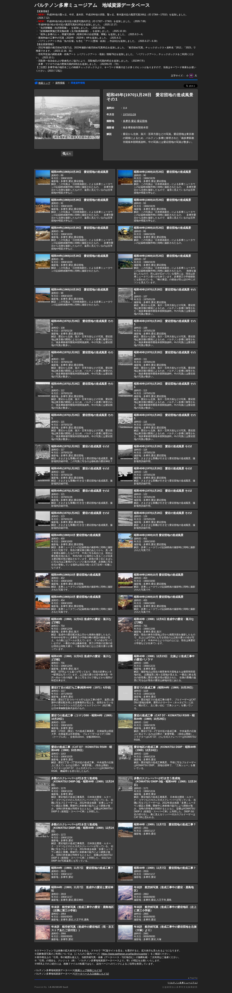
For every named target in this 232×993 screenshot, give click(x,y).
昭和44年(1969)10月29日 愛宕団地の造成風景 (79, 171)
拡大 (68, 153)
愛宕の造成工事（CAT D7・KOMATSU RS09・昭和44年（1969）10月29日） (164, 717)
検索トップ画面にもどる (88, 970)
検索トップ (44, 83)
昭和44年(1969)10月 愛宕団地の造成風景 (76, 535)
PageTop (194, 978)
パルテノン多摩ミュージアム (183, 983)
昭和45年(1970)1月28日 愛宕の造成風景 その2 (80, 446)
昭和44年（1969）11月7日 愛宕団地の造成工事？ (165, 824)
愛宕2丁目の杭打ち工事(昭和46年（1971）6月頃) (81, 687)
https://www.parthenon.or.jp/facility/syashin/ (124, 953)
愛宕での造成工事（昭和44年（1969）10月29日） (164, 687)
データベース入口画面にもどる (91, 973)
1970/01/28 (129, 114)
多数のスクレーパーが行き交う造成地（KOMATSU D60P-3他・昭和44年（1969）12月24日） (82, 781)
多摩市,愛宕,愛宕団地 (135, 121)
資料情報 (60, 82)
